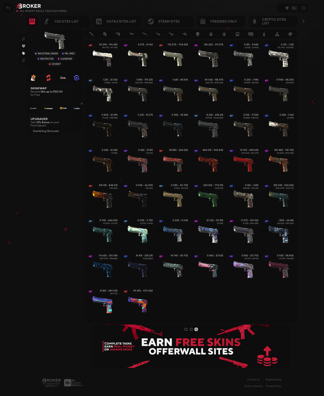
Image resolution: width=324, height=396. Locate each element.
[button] (82, 104)
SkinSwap (39, 88)
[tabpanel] (191, 346)
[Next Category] (303, 21)
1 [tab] (186, 329)
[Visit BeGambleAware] (73, 382)
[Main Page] (51, 380)
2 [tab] (192, 329)
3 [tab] (197, 329)
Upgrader (39, 119)
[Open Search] (304, 8)
